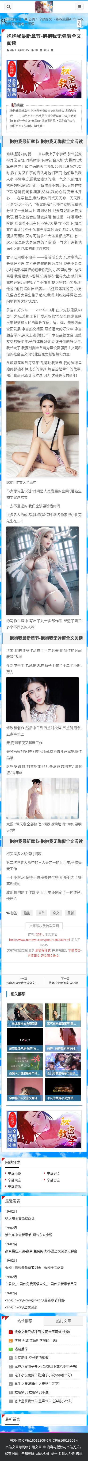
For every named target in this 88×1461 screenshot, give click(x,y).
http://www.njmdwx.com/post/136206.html (39, 940)
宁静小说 (14, 1173)
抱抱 (27, 913)
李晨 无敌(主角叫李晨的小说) (36, 1340)
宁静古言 (53, 1180)
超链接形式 (43, 950)
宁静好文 (45, 19)
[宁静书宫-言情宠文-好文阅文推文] (44, 7)
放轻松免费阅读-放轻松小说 (66, 983)
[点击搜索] (3, 20)
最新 (70, 913)
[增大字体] (52, 50)
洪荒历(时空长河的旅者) (32, 1357)
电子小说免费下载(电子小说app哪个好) (43, 1375)
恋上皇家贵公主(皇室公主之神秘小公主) (43, 1401)
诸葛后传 (21, 1349)
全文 (56, 913)
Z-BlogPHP (67, 1453)
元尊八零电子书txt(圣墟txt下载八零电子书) (46, 1366)
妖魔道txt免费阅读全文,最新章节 (26, 983)
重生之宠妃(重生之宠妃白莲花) (37, 1383)
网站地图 (42, 1453)
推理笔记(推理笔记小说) (32, 1392)
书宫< (14, 1440)
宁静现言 (14, 1180)
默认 (46, 50)
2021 (13, 50)
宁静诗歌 (14, 1186)
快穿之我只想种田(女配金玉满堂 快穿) (42, 1331)
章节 (41, 913)
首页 (32, 19)
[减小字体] (41, 50)
